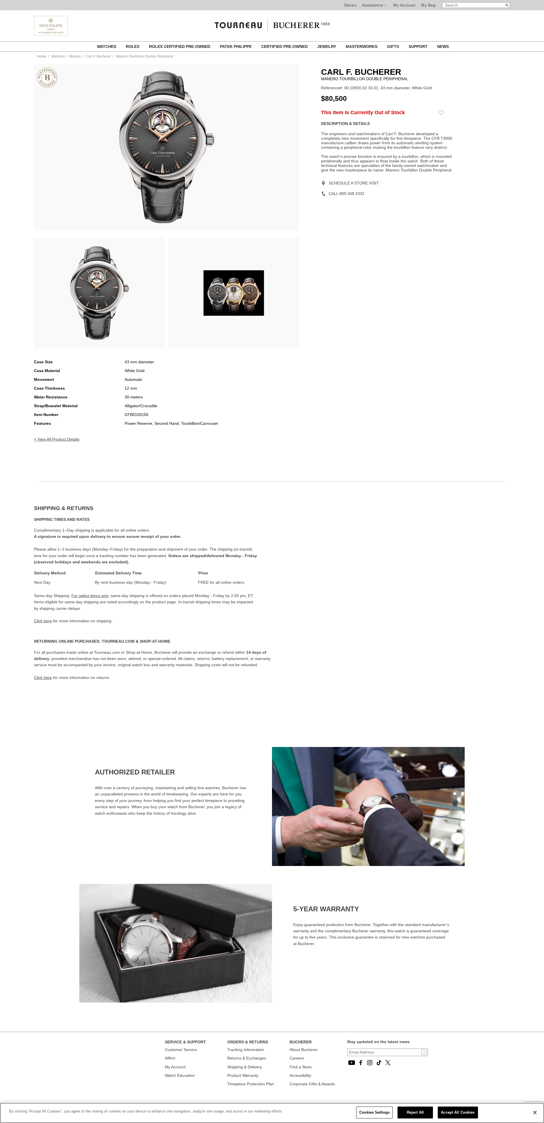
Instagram (369, 1062)
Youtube (351, 1062)
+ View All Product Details (56, 439)
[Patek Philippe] (51, 34)
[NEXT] (285, 147)
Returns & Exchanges (246, 1058)
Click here (43, 621)
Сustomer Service (181, 1049)
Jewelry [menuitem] (327, 46)
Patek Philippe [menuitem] (236, 46)
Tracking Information (245, 1049)
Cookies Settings (374, 1112)
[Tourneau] (272, 23)
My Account (404, 5)
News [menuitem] (443, 46)
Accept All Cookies (458, 1112)
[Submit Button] (424, 1052)
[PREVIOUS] (48, 147)
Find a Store (301, 1067)
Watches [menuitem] (107, 46)
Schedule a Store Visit (354, 183)
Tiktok (378, 1062)
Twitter (388, 1062)
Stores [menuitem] (350, 5)
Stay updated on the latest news (378, 1041)
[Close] (535, 1112)
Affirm (170, 1058)
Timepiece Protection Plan (250, 1084)
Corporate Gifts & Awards (312, 1084)
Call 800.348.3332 (346, 193)
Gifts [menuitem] (393, 46)
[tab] (153, 508)
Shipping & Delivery (244, 1067)
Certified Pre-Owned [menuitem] (285, 46)
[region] (272, 1113)
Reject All (415, 1112)
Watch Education (180, 1075)
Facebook (360, 1062)
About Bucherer (304, 1049)
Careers (297, 1058)
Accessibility (300, 1075)
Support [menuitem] (419, 46)
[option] (99, 293)
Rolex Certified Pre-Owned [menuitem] (180, 46)
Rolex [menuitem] (133, 46)
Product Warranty (242, 1075)
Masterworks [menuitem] (362, 46)
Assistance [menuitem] (372, 5)
